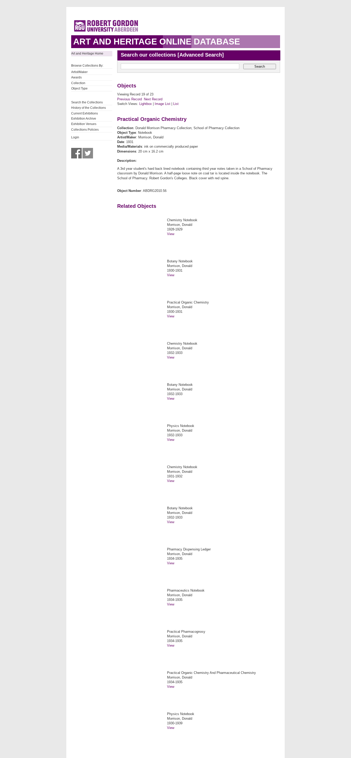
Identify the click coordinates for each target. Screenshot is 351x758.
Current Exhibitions (84, 113)
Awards (76, 77)
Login (75, 137)
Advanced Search (200, 55)
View (170, 234)
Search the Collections (87, 102)
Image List (162, 104)
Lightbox (145, 104)
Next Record (153, 99)
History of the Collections (88, 108)
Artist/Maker (79, 72)
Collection (78, 83)
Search (259, 66)
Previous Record (129, 99)
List (176, 104)
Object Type (79, 88)
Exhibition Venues (83, 124)
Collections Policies (85, 129)
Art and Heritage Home (87, 53)
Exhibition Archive (83, 118)
